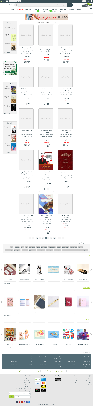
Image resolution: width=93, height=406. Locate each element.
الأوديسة (59, 247)
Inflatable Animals (83, 344)
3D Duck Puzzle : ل (39, 344)
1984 (12, 247)
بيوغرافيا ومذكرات (42, 356)
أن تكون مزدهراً (7, 34)
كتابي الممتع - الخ (54, 344)
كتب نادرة (38, 371)
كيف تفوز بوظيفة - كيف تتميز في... (46, 173)
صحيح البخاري (17, 250)
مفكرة (54, 280)
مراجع (45, 361)
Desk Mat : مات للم (10, 280)
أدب (31, 359)
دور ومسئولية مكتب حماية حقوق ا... (46, 217)
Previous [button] (91, 270)
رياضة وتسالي (86, 364)
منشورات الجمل (57, 250)
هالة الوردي (8, 136)
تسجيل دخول (88, 1)
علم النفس (73, 367)
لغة (74, 356)
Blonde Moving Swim (24, 344)
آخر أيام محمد (8, 135)
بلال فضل (8, 145)
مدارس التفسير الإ (7, 96)
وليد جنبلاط (8, 127)
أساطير (15, 359)
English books (22, 371)
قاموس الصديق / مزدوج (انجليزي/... (46, 131)
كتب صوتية (63, 371)
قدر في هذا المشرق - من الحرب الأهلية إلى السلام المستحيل (74, 250)
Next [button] (2, 270)
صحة (74, 359)
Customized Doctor (24, 280)
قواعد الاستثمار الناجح (27, 172)
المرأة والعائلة (58, 361)
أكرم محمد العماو (7, 88)
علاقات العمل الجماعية (46, 47)
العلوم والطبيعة (14, 361)
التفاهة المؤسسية (7, 43)
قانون (59, 367)
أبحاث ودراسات (31, 371)
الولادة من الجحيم (7, 105)
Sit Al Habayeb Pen (54, 312)
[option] (83, 270)
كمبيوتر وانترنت (71, 361)
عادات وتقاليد (14, 364)
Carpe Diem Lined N (68, 312)
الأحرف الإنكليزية (10, 344)
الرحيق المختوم (32, 250)
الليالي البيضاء (25, 250)
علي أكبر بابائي (7, 98)
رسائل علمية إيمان (7, 87)
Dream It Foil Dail (83, 312)
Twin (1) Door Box (83, 280)
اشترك (11, 397)
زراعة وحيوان (43, 359)
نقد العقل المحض (41, 250)
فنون (60, 356)
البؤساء (38, 247)
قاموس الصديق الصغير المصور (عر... (66, 90)
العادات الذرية (44, 247)
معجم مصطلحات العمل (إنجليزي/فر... (66, 48)
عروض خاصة (56, 371)
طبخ (89, 359)
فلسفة (59, 364)
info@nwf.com (27, 384)
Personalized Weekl (25, 312)
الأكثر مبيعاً (43, 371)
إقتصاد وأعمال (29, 356)
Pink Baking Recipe (10, 312)
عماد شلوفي (8, 106)
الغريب (22, 247)
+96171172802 (27, 382)
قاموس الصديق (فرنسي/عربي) (27, 131)
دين (31, 361)
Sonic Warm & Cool (68, 280)
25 (59, 238)
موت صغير (17, 247)
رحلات (30, 364)
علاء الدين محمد (7, 27)
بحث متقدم (69, 371)
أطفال (16, 356)
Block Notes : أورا (39, 312)
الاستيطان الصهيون (7, 26)
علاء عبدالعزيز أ (7, 45)
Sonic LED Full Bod (39, 280)
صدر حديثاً (49, 371)
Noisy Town (68, 344)
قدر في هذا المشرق (7, 126)
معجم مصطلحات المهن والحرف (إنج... (27, 48)
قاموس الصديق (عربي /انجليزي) (66, 131)
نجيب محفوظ (49, 250)
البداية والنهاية (65, 247)
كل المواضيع (87, 356)
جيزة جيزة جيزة (7, 144)
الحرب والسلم (32, 247)
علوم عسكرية (87, 367)
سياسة (73, 364)
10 (54, 238)
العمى (26, 247)
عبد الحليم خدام (9, 250)
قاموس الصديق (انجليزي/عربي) (27, 90)
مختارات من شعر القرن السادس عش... (66, 217)
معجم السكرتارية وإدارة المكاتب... (66, 173)
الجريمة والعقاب (52, 247)
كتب (74, 371)
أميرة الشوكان (7, 36)
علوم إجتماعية (43, 364)
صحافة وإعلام (86, 361)
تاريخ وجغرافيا (57, 359)
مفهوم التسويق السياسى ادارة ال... (26, 217)
